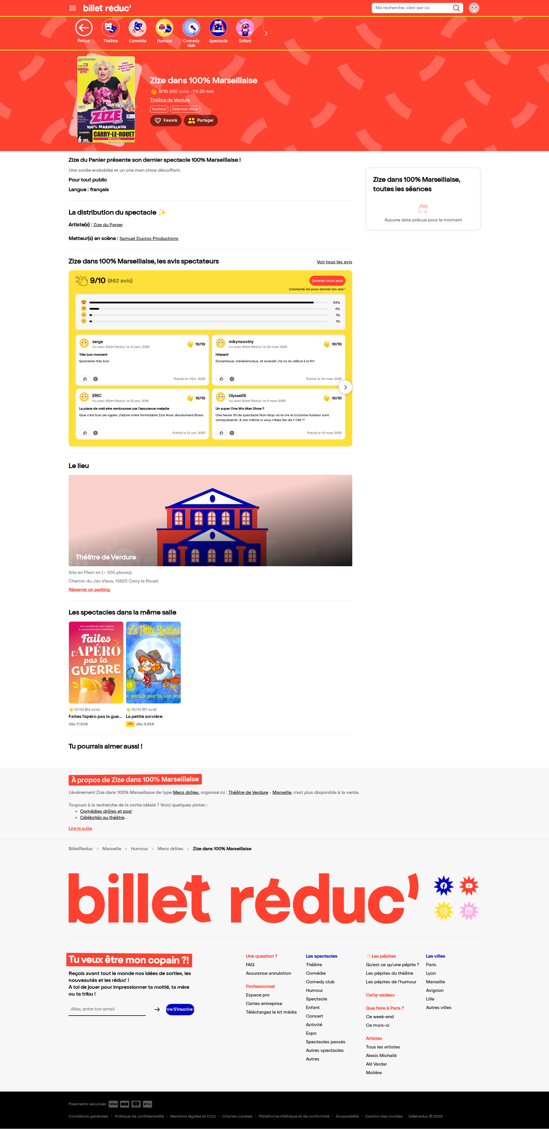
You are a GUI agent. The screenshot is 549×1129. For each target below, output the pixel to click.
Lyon (431, 973)
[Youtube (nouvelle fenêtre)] (469, 885)
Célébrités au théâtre (102, 817)
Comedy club (320, 982)
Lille (430, 999)
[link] (137, 342)
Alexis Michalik (381, 1055)
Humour (139, 849)
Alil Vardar (376, 1064)
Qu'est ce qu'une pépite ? (392, 965)
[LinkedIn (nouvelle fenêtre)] (469, 911)
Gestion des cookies (384, 1116)
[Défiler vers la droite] (266, 33)
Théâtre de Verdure (170, 100)
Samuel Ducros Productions (149, 238)
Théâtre (314, 965)
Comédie (316, 973)
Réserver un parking (89, 589)
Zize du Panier (108, 225)
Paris (431, 965)
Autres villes (438, 1007)
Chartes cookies (237, 1116)
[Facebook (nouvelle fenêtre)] (443, 885)
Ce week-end (380, 1017)
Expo (311, 1033)
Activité (314, 1025)
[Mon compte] (474, 8)
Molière (374, 1073)
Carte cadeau (380, 995)
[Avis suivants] (345, 387)
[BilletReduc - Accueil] (107, 8)
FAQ (250, 965)
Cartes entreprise (264, 1003)
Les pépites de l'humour (391, 982)
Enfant (313, 1007)
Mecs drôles (186, 792)
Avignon (434, 990)
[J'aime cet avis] (85, 379)
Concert (314, 1016)
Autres (312, 1059)
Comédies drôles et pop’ (106, 811)
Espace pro (258, 995)
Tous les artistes (383, 1047)
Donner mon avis (327, 280)
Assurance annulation (268, 973)
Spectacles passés (325, 1042)
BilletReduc (81, 849)
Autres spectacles (325, 1050)
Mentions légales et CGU (193, 1116)
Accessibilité (347, 1116)
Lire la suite (80, 828)
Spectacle (316, 999)
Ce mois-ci (377, 1025)
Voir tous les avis (334, 262)
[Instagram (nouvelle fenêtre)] (443, 911)
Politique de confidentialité (139, 1116)
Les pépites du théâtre (389, 973)
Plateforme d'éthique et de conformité (294, 1116)
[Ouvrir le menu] (75, 8)
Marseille (281, 792)
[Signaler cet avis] (95, 378)
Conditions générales (88, 1116)
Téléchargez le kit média (271, 1012)
